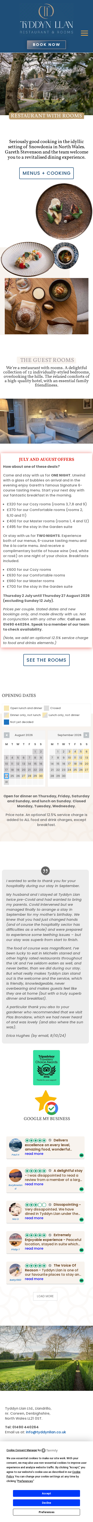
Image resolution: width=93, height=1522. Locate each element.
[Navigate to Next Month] (86, 735)
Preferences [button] (25, 1481)
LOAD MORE (45, 1296)
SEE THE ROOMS (46, 660)
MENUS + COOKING (46, 173)
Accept (46, 1493)
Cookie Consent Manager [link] (21, 1450)
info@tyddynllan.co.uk (46, 1432)
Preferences (47, 1512)
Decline (46, 1502)
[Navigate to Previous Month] (7, 735)
